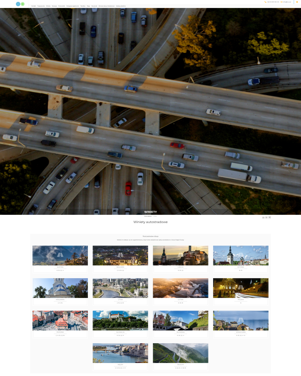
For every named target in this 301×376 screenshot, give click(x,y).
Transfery (82, 6)
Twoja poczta (41, 6)
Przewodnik (61, 6)
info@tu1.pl (287, 2)
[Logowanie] (297, 2)
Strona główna (148, 216)
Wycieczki (94, 6)
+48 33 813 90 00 (273, 2)
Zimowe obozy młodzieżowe (107, 6)
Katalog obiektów (121, 6)
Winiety (48, 6)
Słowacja (54, 6)
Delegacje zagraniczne (72, 6)
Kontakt (33, 6)
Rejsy (88, 6)
